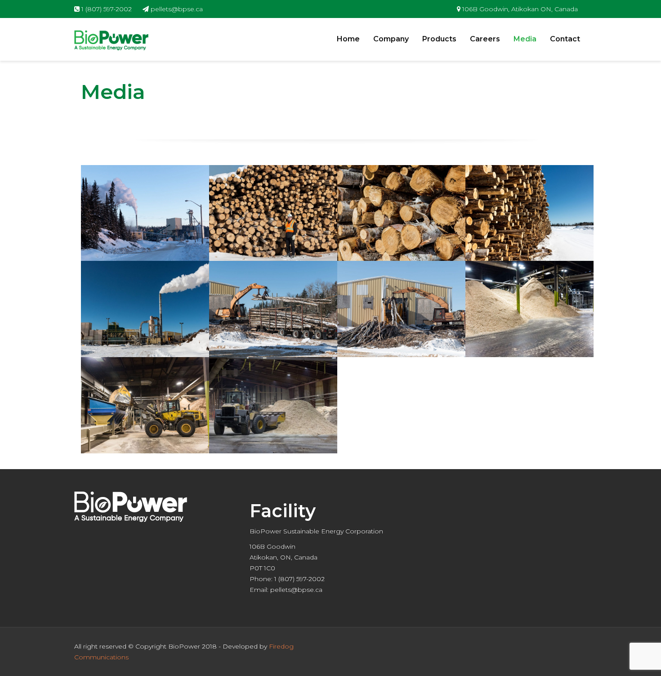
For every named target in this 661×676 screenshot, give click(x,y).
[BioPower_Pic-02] (273, 213)
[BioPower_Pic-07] (401, 309)
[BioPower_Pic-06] (273, 309)
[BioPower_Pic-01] (145, 213)
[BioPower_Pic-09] (145, 405)
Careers (485, 39)
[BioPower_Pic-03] (401, 213)
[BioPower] (111, 40)
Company (391, 39)
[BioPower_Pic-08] (529, 309)
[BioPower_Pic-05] (145, 309)
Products (439, 39)
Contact (565, 39)
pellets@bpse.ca (176, 9)
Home (348, 39)
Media (525, 39)
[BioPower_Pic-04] (529, 213)
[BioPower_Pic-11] (273, 405)
